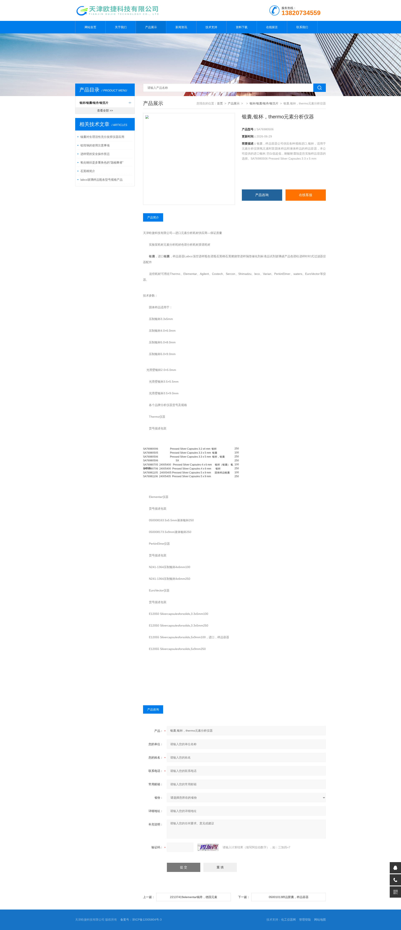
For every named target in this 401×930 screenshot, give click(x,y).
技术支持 (211, 27)
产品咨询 (262, 195)
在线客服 (305, 195)
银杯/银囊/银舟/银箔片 (94, 102)
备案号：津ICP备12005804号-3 (141, 919)
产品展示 (151, 27)
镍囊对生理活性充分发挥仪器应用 (102, 136)
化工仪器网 (288, 919)
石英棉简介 (87, 171)
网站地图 (320, 919)
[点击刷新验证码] (208, 847)
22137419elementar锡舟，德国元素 (193, 897)
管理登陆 (305, 919)
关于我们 (121, 27)
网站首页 (90, 27)
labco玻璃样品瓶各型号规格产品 (101, 179)
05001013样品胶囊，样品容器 (288, 897)
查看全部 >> (105, 110)
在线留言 (272, 27)
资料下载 (241, 27)
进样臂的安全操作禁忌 (95, 154)
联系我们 (302, 27)
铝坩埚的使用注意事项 (95, 145)
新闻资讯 (181, 27)
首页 (220, 103)
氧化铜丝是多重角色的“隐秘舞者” (101, 162)
